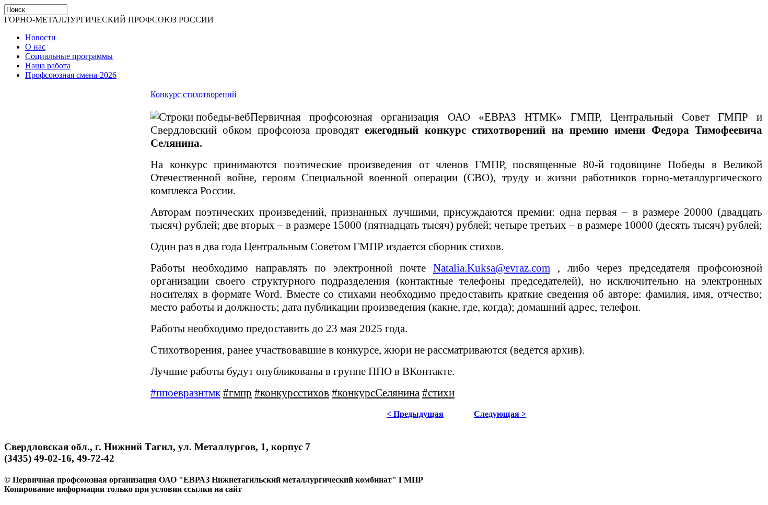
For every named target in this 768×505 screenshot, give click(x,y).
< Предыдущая (415, 413)
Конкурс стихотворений (193, 94)
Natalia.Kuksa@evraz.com (491, 268)
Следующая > (500, 413)
